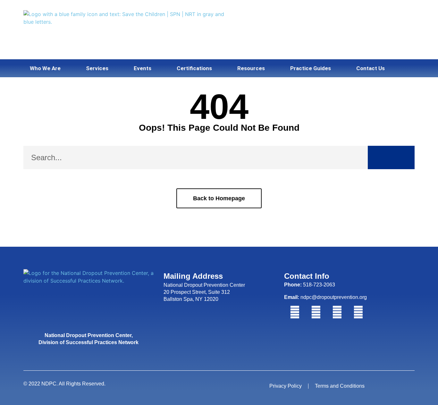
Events (142, 68)
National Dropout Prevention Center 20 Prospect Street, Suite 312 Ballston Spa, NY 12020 (204, 292)
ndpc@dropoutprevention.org (325, 297)
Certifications (194, 68)
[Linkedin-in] (337, 312)
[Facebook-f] (294, 312)
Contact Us (370, 68)
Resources (251, 68)
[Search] (391, 157)
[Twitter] (315, 312)
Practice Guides (310, 68)
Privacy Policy (285, 386)
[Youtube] (358, 312)
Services (97, 68)
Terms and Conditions (340, 386)
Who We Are (45, 68)
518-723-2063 (309, 284)
